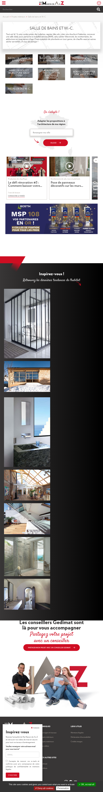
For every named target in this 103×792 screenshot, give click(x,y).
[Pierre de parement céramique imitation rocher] (27, 556)
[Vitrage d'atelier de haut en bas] (27, 323)
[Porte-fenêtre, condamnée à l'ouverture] (27, 432)
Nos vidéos (44, 746)
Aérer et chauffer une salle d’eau (84, 72)
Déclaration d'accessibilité (81, 737)
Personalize (63, 788)
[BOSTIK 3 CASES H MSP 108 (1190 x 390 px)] (51, 233)
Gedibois (43, 768)
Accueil (6, 16)
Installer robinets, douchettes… (84, 59)
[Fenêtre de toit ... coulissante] (27, 518)
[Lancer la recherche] (98, 9)
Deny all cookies (45, 788)
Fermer (36, 728)
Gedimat (43, 763)
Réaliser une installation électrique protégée (51, 74)
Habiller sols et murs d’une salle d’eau (19, 73)
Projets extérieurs (47, 741)
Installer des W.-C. (19, 88)
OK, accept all (87, 784)
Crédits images (76, 741)
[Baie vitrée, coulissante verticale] (27, 376)
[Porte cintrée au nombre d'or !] (27, 594)
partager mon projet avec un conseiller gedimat (49, 647)
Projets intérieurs (18, 16)
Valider (53, 143)
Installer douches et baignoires (51, 59)
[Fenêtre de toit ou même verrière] (27, 485)
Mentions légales (77, 732)
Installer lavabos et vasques (19, 59)
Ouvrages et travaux (48, 732)
